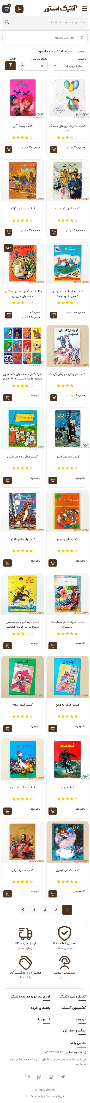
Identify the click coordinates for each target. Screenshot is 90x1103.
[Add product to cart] (7, 397)
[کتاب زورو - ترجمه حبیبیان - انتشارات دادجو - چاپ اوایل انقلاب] (68, 759)
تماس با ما (42, 1019)
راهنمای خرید (40, 1008)
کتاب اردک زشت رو (22, 787)
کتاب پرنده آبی (22, 126)
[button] (53, 149)
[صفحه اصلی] (82, 37)
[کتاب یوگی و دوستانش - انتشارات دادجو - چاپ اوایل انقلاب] (22, 429)
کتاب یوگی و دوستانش (22, 456)
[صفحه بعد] (23, 910)
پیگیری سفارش (74, 1030)
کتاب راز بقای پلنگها (23, 539)
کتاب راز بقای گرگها (22, 208)
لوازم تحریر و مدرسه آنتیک (30, 996)
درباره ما (80, 1019)
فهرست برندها (64, 37)
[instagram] (51, 1077)
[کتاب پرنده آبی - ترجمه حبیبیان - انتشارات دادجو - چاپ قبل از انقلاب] (22, 98)
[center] (7, 22)
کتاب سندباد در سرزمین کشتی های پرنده (67, 293)
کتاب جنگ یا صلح (67, 704)
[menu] (84, 8)
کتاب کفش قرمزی (67, 870)
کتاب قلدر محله (22, 704)
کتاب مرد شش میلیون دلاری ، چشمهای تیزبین (22, 293)
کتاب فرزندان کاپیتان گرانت (67, 374)
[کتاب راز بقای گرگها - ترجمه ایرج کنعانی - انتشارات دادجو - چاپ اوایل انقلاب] (22, 181)
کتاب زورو (67, 787)
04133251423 (63, 1052)
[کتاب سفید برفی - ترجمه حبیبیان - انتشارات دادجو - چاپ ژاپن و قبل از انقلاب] (22, 842)
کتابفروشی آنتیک (73, 996)
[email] (27, 1077)
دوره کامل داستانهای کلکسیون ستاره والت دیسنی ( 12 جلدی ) (22, 376)
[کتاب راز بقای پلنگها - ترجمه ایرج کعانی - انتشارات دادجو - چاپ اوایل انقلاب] (22, 511)
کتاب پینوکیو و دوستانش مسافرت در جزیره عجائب (22, 624)
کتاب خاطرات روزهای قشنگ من (67, 128)
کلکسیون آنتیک (74, 1008)
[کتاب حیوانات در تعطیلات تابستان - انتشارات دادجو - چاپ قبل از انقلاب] (68, 594)
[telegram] (63, 1077)
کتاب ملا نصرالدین (67, 456)
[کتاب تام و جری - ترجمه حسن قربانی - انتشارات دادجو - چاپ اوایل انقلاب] (68, 511)
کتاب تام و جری (67, 539)
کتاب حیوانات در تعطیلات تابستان (67, 624)
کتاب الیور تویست (67, 208)
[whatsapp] (39, 1077)
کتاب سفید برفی (22, 870)
